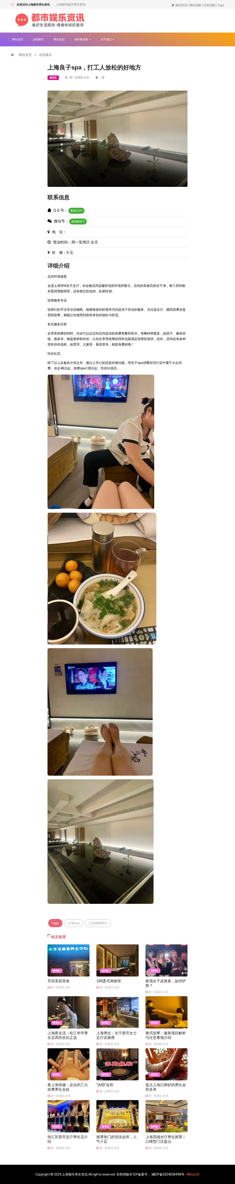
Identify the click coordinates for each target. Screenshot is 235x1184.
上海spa (74, 923)
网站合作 (193, 1174)
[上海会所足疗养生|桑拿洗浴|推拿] (50, 20)
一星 (102, 77)
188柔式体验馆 (108, 981)
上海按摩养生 (97, 923)
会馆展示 (38, 39)
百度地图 (209, 5)
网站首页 (17, 39)
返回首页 (181, 5)
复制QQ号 (76, 210)
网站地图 (195, 5)
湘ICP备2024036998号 (167, 1174)
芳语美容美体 (59, 981)
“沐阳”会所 (104, 1085)
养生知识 (58, 39)
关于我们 (106, 39)
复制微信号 (78, 221)
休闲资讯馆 (81, 39)
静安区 (53, 77)
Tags (220, 5)
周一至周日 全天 (79, 77)
